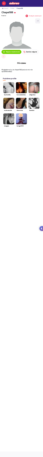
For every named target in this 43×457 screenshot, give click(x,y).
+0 (38, 21)
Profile (12, 8)
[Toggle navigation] (4, 3)
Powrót (6, 8)
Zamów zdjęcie (31, 52)
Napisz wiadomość (13, 52)
